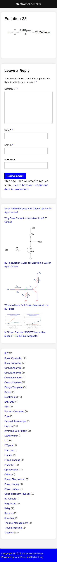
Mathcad (9, 450)
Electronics (10, 396)
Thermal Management (16, 522)
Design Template (13, 387)
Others (8, 474)
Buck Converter (12, 363)
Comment (11, 89)
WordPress (20, 557)
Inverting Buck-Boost (15, 430)
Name (8, 130)
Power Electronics (14, 479)
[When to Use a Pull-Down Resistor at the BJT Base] (23, 287)
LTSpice (8, 445)
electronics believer (32, 553)
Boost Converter (13, 358)
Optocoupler (11, 469)
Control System (12, 382)
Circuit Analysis (12, 367)
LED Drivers (10, 435)
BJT (6, 353)
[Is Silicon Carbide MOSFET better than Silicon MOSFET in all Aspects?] (23, 322)
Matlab (8, 455)
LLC (6, 440)
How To (8, 426)
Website (9, 159)
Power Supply (11, 484)
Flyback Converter (14, 411)
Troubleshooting (13, 527)
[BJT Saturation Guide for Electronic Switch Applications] (23, 243)
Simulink (9, 518)
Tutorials (9, 532)
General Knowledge (15, 421)
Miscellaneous (12, 459)
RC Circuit (10, 498)
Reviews (9, 513)
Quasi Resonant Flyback (17, 493)
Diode (7, 392)
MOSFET (9, 464)
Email (8, 145)
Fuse (7, 416)
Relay (7, 508)
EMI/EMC (9, 401)
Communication (13, 377)
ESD (6, 406)
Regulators (10, 503)
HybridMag (37, 557)
